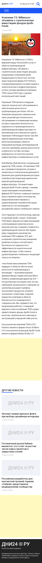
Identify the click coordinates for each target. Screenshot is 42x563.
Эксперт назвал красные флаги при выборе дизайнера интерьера (20, 415)
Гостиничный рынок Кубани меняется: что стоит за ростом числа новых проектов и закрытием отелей (19, 447)
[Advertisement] (21, 359)
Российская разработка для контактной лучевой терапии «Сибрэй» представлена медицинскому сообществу (18, 482)
